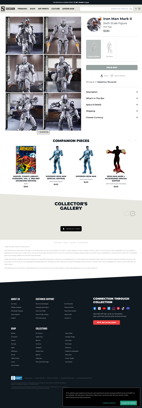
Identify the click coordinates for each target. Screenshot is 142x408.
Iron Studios (68, 362)
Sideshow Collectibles (71, 351)
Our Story (14, 304)
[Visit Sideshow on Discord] (127, 308)
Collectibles (57, 242)
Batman (38, 340)
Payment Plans (69, 307)
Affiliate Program (16, 307)
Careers (13, 318)
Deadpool (39, 347)
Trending (22, 9)
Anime (13, 354)
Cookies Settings (39, 378)
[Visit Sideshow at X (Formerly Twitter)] (99, 308)
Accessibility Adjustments (84, 378)
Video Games (15, 358)
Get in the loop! (109, 322)
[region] (101, 397)
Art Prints (43, 9)
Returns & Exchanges (42, 304)
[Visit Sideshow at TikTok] (122, 308)
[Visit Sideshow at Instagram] (113, 308)
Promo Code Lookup (42, 314)
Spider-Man (68, 9)
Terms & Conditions (52, 378)
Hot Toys (107, 27)
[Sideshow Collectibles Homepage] (8, 9)
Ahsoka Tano (39, 351)
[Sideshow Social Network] (108, 308)
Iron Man (73, 242)
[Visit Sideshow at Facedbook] (94, 308)
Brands (13, 333)
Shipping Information (42, 307)
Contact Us (67, 318)
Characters (14, 337)
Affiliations (14, 351)
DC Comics (39, 333)
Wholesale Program (17, 311)
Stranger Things (70, 337)
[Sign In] (136, 9)
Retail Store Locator (70, 311)
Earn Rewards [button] (68, 304)
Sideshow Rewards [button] (106, 82)
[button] (117, 76)
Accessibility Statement (67, 378)
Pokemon (68, 347)
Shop (32, 9)
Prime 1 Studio (69, 358)
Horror (13, 362)
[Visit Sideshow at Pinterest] (118, 308)
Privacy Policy (28, 378)
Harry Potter (68, 333)
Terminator (68, 344)
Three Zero (68, 354)
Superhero (39, 358)
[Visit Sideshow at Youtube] (104, 308)
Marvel (65, 242)
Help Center (68, 314)
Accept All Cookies (128, 403)
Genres (13, 340)
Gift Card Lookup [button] (41, 318)
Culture (55, 9)
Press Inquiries (15, 314)
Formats (13, 344)
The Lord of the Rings (42, 362)
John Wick (68, 340)
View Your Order (41, 311)
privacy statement (38, 388)
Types (13, 347)
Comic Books (15, 365)
